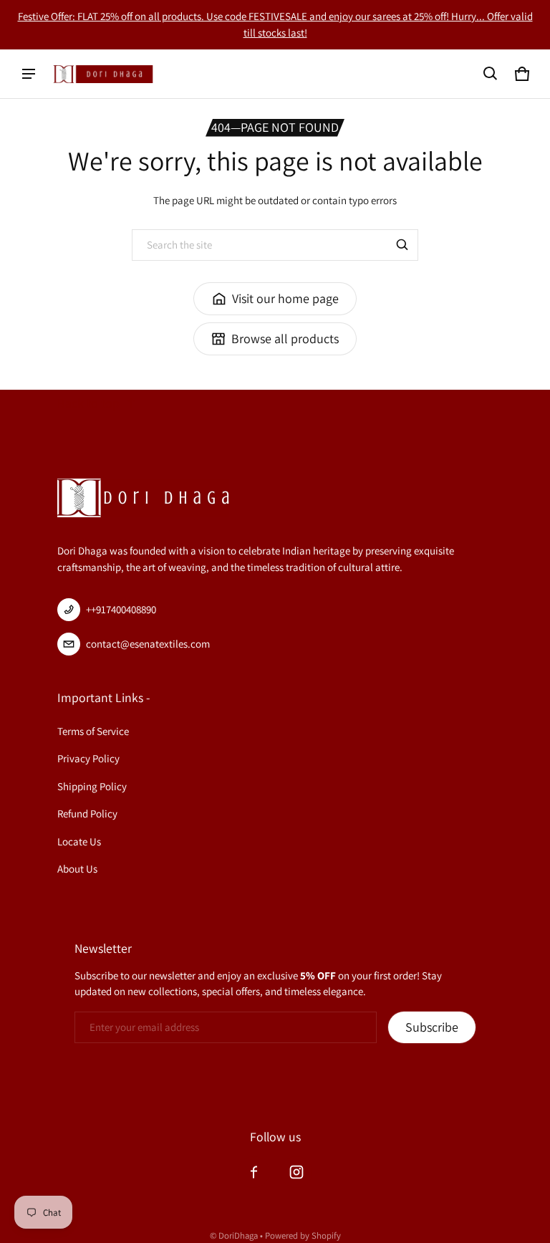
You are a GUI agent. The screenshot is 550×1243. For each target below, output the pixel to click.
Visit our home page (285, 298)
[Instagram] (296, 1172)
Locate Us (79, 841)
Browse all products (285, 338)
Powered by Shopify (303, 1235)
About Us (77, 868)
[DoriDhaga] (103, 73)
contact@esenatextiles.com (148, 644)
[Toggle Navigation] (28, 74)
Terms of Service (93, 731)
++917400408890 (121, 609)
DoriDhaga (238, 1235)
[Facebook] (253, 1172)
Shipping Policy (92, 786)
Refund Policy (87, 813)
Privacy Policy (88, 758)
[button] (490, 74)
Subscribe (431, 1027)
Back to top (88, 403)
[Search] (402, 245)
